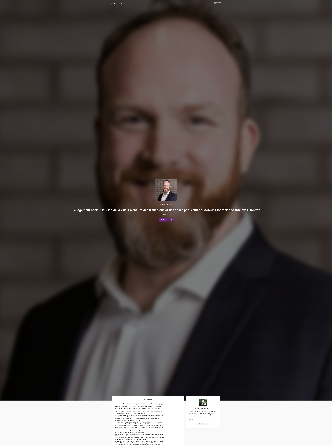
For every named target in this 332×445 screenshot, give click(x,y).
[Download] (171, 220)
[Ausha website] (217, 3)
